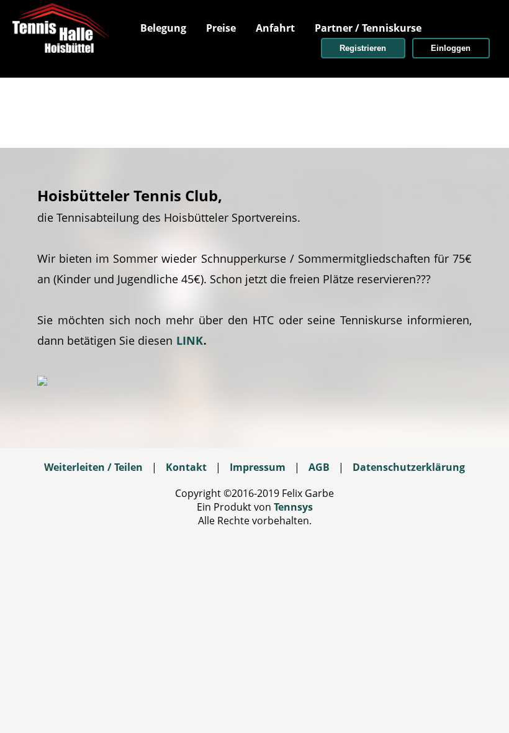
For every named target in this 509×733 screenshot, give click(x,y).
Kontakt (186, 467)
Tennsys (293, 507)
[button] (363, 48)
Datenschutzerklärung (409, 467)
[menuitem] (163, 28)
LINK (189, 340)
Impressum (258, 467)
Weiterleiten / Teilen (93, 467)
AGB (319, 467)
